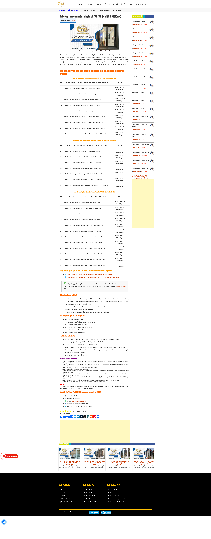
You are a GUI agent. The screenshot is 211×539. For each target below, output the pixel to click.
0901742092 (136, 103)
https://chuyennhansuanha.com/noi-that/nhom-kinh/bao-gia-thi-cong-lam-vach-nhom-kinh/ (93, 277)
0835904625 (136, 24)
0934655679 (136, 96)
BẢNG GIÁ (90, 4)
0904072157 (136, 111)
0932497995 (136, 56)
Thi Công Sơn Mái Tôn (89, 489)
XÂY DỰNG (107, 4)
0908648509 (136, 139)
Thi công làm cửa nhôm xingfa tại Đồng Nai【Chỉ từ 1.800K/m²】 (119, 463)
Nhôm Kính (75, 10)
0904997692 (136, 32)
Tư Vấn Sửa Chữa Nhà (65, 499)
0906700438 (136, 88)
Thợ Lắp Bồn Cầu (88, 499)
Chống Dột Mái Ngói (113, 489)
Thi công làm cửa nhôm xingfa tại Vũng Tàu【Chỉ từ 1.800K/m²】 (69, 463)
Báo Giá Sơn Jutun (64, 496)
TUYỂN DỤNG (139, 4)
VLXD (130, 4)
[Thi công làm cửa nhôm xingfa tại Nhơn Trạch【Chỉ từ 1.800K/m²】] (143, 453)
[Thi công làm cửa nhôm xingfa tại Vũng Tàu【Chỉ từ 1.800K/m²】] (69, 453)
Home (61, 10)
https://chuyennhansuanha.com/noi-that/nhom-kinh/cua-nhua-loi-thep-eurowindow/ (91, 274)
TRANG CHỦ (82, 4)
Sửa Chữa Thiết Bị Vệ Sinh (115, 496)
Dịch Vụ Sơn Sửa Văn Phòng (67, 502)
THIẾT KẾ (115, 4)
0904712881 (136, 163)
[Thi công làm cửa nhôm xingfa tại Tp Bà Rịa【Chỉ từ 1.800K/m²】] (94, 453)
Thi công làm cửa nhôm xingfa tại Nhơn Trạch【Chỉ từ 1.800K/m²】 (143, 463)
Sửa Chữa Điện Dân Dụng (90, 496)
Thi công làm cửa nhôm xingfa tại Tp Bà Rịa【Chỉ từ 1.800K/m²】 (94, 463)
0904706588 (136, 171)
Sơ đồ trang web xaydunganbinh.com (118, 499)
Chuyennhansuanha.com (79, 401)
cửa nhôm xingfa (121, 286)
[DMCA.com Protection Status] (94, 512)
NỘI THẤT (123, 4)
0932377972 (136, 80)
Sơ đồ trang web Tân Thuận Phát (117, 502)
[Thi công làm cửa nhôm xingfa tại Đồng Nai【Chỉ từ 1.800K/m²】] (119, 453)
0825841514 (136, 48)
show (73, 20)
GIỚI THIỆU (148, 4)
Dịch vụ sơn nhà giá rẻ (65, 489)
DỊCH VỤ (98, 4)
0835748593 (136, 72)
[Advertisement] (95, 432)
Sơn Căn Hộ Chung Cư (65, 492)
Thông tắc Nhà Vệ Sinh (90, 502)
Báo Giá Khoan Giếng (113, 492)
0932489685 (136, 40)
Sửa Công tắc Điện (89, 492)
